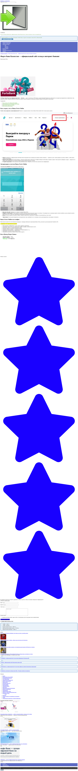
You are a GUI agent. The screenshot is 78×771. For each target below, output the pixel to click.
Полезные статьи (6, 44)
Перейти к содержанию (5, 0)
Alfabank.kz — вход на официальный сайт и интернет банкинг (12, 759)
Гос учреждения (6, 679)
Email (1, 604)
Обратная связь (6, 765)
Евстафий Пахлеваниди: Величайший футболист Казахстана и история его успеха (16, 654)
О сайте (4, 763)
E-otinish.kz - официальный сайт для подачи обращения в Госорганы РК (15, 658)
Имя (1, 602)
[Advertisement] (39, 68)
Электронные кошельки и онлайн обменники (11, 698)
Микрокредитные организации (9, 688)
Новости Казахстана (7, 42)
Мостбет (6, 47)
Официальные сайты (7, 691)
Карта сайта (5, 764)
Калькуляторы (5, 48)
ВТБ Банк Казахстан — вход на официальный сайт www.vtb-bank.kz (13, 743)
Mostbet (4, 51)
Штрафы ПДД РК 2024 (7, 50)
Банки (4, 675)
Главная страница (3, 53)
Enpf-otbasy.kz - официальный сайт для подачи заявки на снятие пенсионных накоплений (18, 666)
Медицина (5, 687)
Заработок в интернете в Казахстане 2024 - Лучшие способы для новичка (15, 670)
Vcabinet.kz (2, 32)
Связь (4, 697)
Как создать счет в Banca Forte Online (10, 102)
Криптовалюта (6, 685)
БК (5, 45)
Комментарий (3, 615)
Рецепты (4, 49)
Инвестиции (5, 682)
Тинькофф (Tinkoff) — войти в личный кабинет (9, 729)
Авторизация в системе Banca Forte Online (11, 103)
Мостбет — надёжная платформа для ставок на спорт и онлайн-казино (14, 633)
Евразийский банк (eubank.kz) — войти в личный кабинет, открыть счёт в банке (16, 714)
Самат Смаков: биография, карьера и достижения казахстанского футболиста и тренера (17, 647)
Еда (5, 694)
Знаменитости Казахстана (8, 680)
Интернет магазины (7, 683)
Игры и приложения (7, 681)
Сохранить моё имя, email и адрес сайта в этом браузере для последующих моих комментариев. (20, 617)
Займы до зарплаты (6, 43)
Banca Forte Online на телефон (8, 104)
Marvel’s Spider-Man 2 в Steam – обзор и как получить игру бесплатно (13, 640)
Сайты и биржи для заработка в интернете (11, 696)
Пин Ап (6, 46)
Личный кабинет (6, 686)
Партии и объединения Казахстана (9, 692)
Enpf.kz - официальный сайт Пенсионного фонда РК (11, 662)
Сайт (1, 606)
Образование (5, 690)
